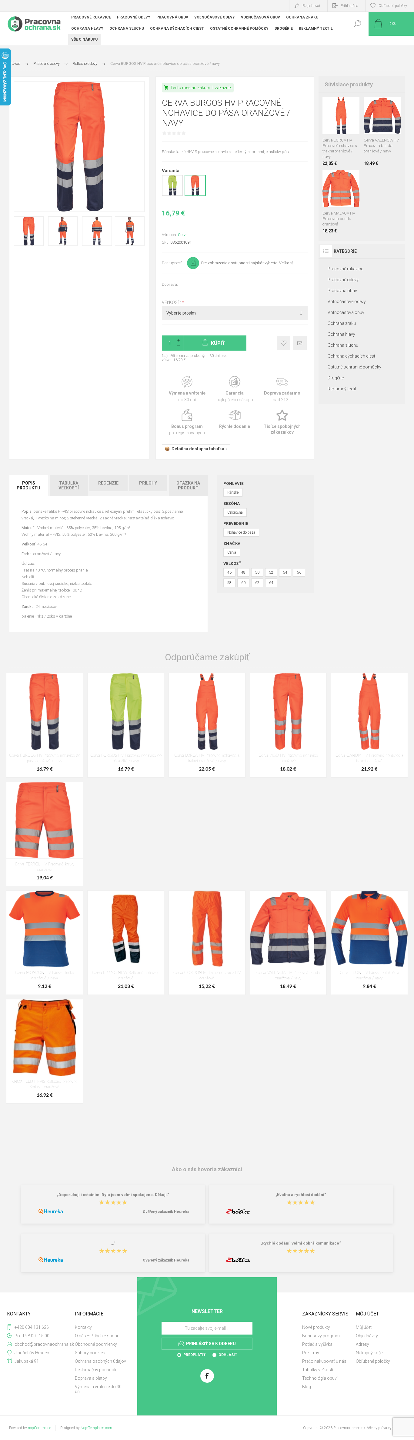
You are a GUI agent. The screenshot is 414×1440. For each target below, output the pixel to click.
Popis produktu (28, 485)
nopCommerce (39, 1428)
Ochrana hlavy (341, 334)
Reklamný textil (342, 388)
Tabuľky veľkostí (317, 1369)
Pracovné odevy (343, 279)
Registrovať (311, 6)
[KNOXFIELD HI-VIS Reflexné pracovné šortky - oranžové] (44, 1051)
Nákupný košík (370, 1352)
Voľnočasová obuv (346, 312)
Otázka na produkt (188, 485)
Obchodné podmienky (96, 1344)
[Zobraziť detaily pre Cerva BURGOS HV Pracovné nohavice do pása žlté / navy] (172, 195)
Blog (306, 1386)
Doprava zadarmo (282, 389)
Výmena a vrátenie (187, 389)
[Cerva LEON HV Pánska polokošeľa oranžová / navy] (369, 943)
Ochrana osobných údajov (100, 1361)
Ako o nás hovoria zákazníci (207, 1169)
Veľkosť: (172, 302)
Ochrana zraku (342, 323)
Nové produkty (316, 1327)
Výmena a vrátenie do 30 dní (98, 1389)
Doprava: (170, 284)
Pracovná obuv (342, 290)
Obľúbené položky (373, 1361)
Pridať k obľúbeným (283, 343)
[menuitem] (101, 1327)
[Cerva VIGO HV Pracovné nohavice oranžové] (288, 725)
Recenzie (108, 483)
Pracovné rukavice (345, 268)
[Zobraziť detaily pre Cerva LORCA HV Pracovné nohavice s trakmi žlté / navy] (341, 105)
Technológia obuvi (320, 1378)
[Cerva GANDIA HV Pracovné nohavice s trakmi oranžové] (369, 725)
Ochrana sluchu (343, 345)
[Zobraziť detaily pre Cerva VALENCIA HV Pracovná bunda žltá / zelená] (382, 105)
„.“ (113, 1243)
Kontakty (83, 1327)
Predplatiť (194, 1355)
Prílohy (148, 483)
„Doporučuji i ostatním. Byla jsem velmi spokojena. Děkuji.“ (113, 1195)
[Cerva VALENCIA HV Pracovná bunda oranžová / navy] (382, 131)
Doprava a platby (91, 1378)
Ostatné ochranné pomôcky (354, 367)
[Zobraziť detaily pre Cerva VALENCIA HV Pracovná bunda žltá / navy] (370, 105)
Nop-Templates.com (96, 1428)
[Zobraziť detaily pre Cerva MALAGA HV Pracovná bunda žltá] (341, 178)
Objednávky (367, 1335)
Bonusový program (321, 1335)
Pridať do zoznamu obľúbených (348, 119)
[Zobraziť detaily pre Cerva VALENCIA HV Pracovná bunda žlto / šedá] (395, 105)
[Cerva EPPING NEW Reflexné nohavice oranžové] (126, 943)
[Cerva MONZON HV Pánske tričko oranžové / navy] (44, 943)
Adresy (362, 1344)
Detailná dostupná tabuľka (198, 448)
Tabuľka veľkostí (68, 485)
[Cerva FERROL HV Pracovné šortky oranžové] (44, 834)
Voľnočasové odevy (347, 301)
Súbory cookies (90, 1352)
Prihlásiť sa (349, 6)
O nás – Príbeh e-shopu (97, 1335)
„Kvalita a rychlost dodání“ (300, 1195)
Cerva (183, 234)
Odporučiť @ (300, 343)
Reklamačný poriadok (95, 1369)
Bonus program (187, 422)
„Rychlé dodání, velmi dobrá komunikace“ (301, 1243)
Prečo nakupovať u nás (324, 1361)
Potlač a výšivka (317, 1344)
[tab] (29, 485)
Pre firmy (310, 1352)
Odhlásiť (228, 1355)
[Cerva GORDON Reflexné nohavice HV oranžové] (207, 943)
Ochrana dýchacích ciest (351, 356)
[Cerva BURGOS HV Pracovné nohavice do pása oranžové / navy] (44, 725)
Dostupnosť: (172, 263)
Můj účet (364, 1327)
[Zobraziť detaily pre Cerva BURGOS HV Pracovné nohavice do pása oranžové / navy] (195, 195)
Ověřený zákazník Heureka (166, 1212)
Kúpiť (334, 119)
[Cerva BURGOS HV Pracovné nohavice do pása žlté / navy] (126, 725)
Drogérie (336, 377)
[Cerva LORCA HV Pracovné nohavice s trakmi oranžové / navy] (341, 131)
